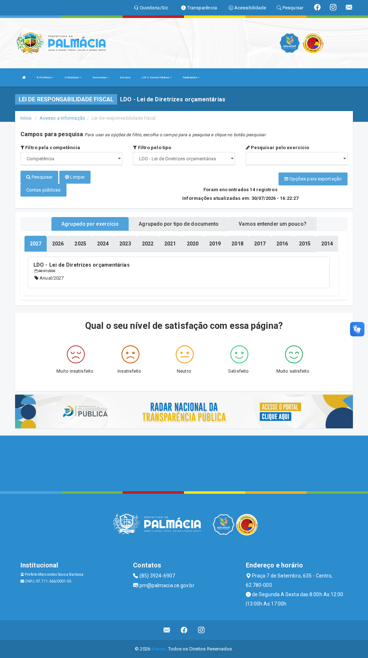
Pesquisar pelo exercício (279, 147)
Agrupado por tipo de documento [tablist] (178, 224)
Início (26, 118)
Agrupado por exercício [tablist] (90, 224)
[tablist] (35, 244)
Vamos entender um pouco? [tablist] (272, 224)
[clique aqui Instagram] (201, 630)
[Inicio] (24, 77)
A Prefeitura (44, 77)
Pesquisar (41, 177)
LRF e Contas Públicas (155, 77)
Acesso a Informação (62, 118)
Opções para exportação (315, 178)
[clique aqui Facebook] (184, 630)
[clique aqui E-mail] (167, 630)
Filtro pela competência (52, 147)
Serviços (125, 77)
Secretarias (99, 77)
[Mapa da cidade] (184, 462)
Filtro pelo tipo (154, 147)
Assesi (158, 649)
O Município (72, 77)
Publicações (190, 77)
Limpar (77, 177)
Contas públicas (43, 190)
